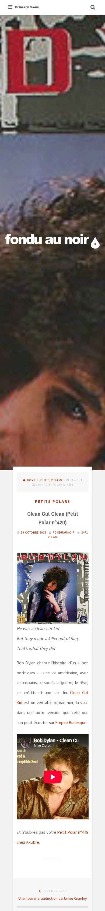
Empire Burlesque (70, 722)
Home (31, 480)
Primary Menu (27, 7)
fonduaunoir (64, 532)
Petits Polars (51, 480)
